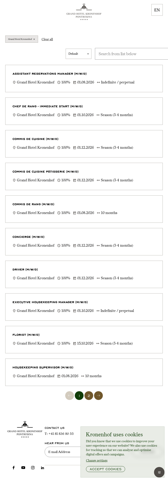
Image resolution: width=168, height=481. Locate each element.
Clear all (47, 39)
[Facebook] (13, 467)
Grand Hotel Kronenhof (20, 39)
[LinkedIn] (42, 467)
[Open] (159, 472)
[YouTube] (23, 467)
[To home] (84, 12)
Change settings (96, 460)
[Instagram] (33, 467)
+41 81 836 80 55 (61, 433)
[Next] (98, 395)
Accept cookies (105, 469)
